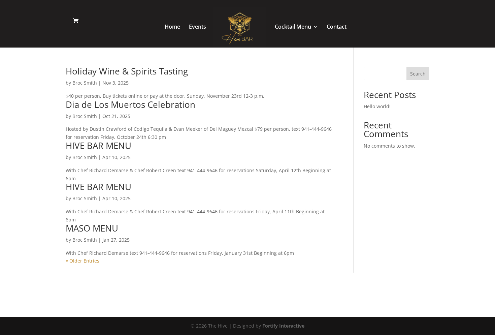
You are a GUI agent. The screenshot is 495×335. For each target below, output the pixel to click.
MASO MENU (92, 228)
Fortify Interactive (283, 326)
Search (418, 73)
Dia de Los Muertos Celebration (130, 104)
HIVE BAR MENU (98, 146)
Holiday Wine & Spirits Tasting (127, 71)
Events (197, 27)
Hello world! (377, 106)
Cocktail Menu (293, 27)
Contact (336, 27)
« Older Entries (82, 260)
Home (172, 27)
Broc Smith (84, 83)
